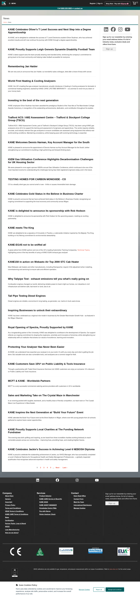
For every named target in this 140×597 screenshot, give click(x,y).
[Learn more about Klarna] (125, 3)
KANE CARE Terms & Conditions (16, 514)
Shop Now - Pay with (113, 4)
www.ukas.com (113, 569)
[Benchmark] (95, 554)
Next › (58, 467)
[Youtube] (127, 29)
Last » (65, 467)
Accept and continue (114, 590)
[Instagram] (120, 29)
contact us (78, 8)
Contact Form (78, 499)
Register (93, 3)
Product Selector (45, 496)
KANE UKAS (43, 502)
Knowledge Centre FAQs (47, 508)
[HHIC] (124, 556)
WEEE (7, 526)
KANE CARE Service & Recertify (50, 499)
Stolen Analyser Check (47, 514)
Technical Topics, (83, 250)
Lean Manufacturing (12, 530)
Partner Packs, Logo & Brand (15, 523)
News (7, 517)
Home (5, 22)
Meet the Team (79, 502)
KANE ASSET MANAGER (48, 505)
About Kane (9, 496)
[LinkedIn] (106, 29)
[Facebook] (113, 29)
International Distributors (83, 505)
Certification (9, 520)
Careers (8, 499)
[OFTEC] (40, 556)
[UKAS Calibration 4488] (15, 577)
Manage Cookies (79, 508)
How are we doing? (12, 533)
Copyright (8, 502)
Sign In (100, 3)
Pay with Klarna (44, 511)
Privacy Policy (10, 505)
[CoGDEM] (66, 555)
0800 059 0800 (66, 8)
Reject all (99, 590)
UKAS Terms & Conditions (14, 511)
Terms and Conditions (13, 508)
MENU (13, 3)
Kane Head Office (80, 496)
